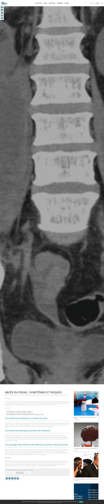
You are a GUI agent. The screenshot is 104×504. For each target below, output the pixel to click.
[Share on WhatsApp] (12, 478)
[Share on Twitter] (9, 478)
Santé (52, 216)
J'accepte (81, 501)
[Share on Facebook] (7, 478)
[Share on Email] (15, 478)
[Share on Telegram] (17, 478)
